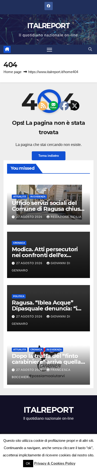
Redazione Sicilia (66, 217)
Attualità (19, 196)
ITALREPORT (48, 25)
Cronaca (19, 243)
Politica (18, 296)
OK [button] (28, 463)
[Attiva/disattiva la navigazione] (49, 49)
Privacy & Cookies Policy (54, 463)
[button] (90, 49)
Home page (12, 72)
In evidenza (37, 196)
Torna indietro (48, 155)
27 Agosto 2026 (29, 217)
